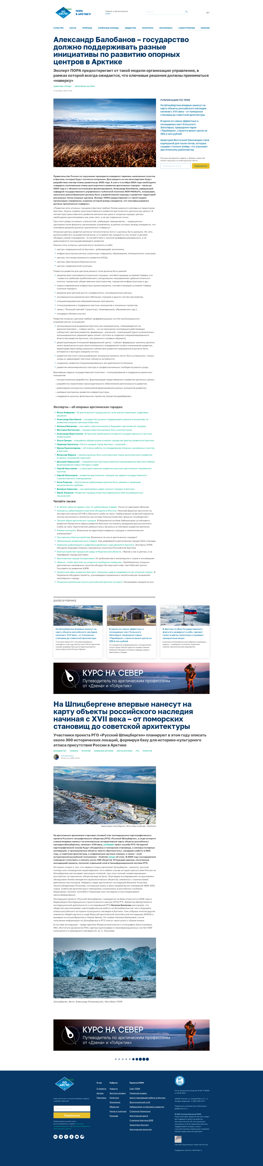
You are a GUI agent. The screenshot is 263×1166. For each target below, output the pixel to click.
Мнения (205, 28)
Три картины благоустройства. (74, 537)
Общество (130, 28)
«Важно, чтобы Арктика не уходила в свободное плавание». (90, 562)
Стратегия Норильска (140, 1111)
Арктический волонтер (141, 1129)
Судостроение (186, 28)
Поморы (74, 751)
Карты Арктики (124, 751)
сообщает (108, 844)
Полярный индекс (138, 1093)
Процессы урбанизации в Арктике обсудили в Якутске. (87, 510)
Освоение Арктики (103, 751)
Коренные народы (108, 28)
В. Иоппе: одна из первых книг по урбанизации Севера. (87, 507)
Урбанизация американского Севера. (77, 541)
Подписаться (201, 166)
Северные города (62, 86)
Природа (87, 28)
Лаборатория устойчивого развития (147, 1107)
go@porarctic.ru (181, 1108)
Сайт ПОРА (135, 1088)
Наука (72, 28)
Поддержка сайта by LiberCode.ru (188, 1150)
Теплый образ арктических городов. (77, 520)
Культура (58, 28)
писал (112, 856)
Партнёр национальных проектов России (191, 1145)
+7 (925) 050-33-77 (198, 1101)
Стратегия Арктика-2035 (141, 1120)
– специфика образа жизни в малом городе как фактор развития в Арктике (105, 440)
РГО (137, 751)
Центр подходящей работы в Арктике (147, 1097)
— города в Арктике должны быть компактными (94, 429)
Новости (114, 1088)
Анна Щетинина (67, 756)
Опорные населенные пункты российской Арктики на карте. (90, 582)
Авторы (100, 1093)
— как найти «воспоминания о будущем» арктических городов (101, 426)
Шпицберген (59, 751)
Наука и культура (118, 1111)
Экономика (165, 28)
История (86, 751)
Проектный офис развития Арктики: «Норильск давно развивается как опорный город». (105, 572)
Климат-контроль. (66, 530)
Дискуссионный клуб (140, 1102)
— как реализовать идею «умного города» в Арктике (96, 489)
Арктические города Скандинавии (75, 558)
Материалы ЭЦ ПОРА (85, 86)
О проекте (101, 1088)
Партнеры (101, 1097)
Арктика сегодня (118, 1093)
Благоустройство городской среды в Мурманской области (89, 551)
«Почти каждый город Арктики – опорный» (91, 444)
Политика (147, 28)
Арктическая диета (139, 1116)
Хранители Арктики (139, 1125)
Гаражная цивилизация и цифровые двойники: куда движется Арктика (95, 544)
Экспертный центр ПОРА (191, 1114)
